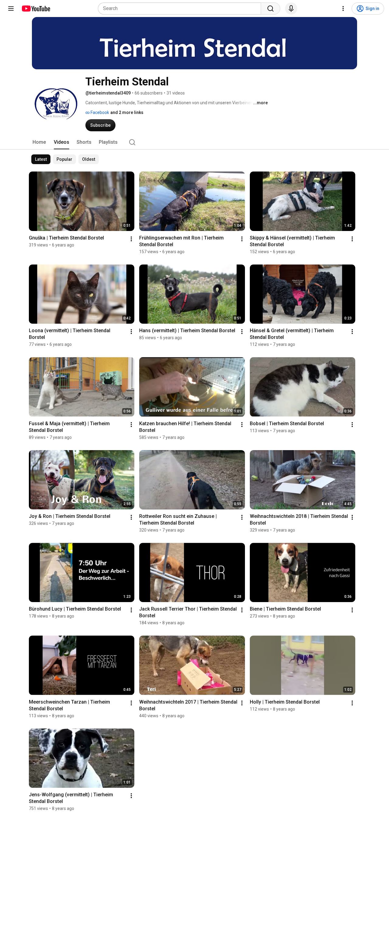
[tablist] (194, 142)
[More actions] (131, 239)
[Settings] (343, 8)
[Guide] (11, 8)
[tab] (39, 142)
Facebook (99, 112)
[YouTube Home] (35, 8)
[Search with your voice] (291, 8)
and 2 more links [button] (126, 112)
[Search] (270, 8)
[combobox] (181, 8)
